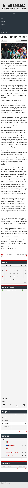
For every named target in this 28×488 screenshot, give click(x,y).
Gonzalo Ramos (11, 455)
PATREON (2, 27)
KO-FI (2, 29)
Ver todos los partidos (22, 468)
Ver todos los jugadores (22, 458)
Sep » (25, 282)
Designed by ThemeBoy (5, 483)
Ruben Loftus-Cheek (13, 452)
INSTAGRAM (3, 24)
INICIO (2, 16)
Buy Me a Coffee (4, 32)
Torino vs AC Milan (11, 290)
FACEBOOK (3, 21)
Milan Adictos (14, 5)
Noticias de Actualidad (22, 40)
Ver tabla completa (23, 431)
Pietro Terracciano (12, 442)
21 (2, 276)
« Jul (2, 282)
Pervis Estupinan (12, 445)
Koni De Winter (11, 448)
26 (21, 276)
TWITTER (2, 18)
